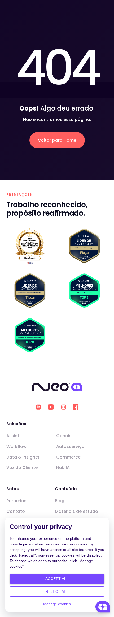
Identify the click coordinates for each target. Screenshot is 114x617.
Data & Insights (23, 457)
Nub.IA (63, 467)
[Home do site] (57, 387)
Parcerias (16, 501)
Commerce (68, 457)
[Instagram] (63, 407)
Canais (64, 436)
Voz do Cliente (22, 467)
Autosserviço (70, 446)
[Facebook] (75, 407)
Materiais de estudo (76, 511)
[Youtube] (51, 407)
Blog (59, 501)
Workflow (16, 446)
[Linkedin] (38, 407)
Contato (15, 511)
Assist (12, 436)
